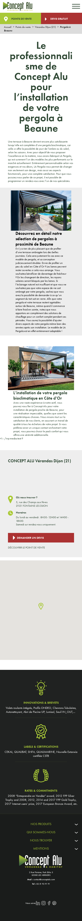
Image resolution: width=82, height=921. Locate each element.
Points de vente (21, 18)
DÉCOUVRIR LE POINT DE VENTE (26, 547)
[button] (41, 606)
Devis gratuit (59, 18)
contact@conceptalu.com (44, 879)
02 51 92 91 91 (43, 883)
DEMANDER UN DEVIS (30, 538)
